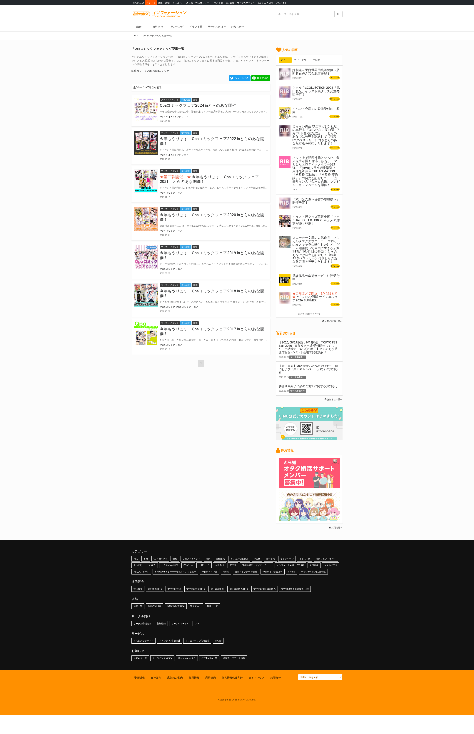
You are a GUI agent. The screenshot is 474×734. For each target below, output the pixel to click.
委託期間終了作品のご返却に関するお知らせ (308, 386)
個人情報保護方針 (232, 677)
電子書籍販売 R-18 (238, 589)
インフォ (151, 2)
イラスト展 (217, 2)
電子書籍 (230, 2)
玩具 (175, 558)
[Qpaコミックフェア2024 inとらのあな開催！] (146, 109)
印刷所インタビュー (273, 571)
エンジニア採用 (265, 2)
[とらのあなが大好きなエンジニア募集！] (309, 518)
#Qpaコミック (160, 70)
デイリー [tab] (285, 60)
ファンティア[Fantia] (169, 641)
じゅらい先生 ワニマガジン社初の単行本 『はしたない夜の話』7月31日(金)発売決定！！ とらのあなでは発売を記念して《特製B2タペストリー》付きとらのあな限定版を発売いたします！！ (315, 134)
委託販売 (139, 677)
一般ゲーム (204, 565)
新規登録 (161, 623)
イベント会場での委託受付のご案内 (316, 110)
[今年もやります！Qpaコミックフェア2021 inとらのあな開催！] (146, 181)
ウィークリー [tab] (301, 60)
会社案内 (156, 677)
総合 (138, 26)
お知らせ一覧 (140, 658)
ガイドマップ (256, 677)
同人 (135, 558)
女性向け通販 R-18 (195, 589)
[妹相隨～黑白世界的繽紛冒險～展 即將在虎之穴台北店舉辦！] (285, 74)
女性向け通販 (174, 589)
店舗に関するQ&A (176, 606)
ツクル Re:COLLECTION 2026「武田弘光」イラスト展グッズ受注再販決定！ (316, 91)
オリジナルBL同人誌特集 (313, 571)
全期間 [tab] (316, 60)
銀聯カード (212, 606)
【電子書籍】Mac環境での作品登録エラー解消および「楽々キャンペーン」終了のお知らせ (308, 369)
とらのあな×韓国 (169, 565)
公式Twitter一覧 (209, 658)
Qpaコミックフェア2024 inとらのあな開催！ (200, 105)
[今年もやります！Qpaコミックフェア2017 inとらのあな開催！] (146, 333)
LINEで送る (262, 78)
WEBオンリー (202, 2)
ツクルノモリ (330, 565)
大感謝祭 (314, 565)
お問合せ (275, 677)
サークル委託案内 (142, 623)
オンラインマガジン (162, 658)
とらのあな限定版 (239, 558)
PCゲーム (188, 565)
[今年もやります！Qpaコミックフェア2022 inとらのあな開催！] (146, 143)
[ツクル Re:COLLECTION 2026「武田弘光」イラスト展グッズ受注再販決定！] (285, 92)
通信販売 (220, 558)
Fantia (226, 571)
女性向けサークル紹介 (144, 565)
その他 (257, 558)
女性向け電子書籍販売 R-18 (295, 589)
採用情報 (194, 677)
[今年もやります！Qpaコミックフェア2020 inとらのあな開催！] (146, 219)
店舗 (167, 2)
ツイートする (241, 78)
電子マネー (195, 606)
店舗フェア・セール (326, 558)
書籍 (145, 558)
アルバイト (281, 2)
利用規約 (210, 677)
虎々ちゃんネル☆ (187, 658)
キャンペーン (287, 558)
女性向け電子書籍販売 (264, 589)
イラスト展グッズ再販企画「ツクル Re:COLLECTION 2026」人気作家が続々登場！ (316, 220)
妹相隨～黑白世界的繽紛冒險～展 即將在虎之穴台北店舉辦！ (316, 71)
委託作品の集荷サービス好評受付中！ (316, 277)
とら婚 (189, 2)
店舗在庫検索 (154, 606)
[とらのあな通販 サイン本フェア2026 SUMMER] (285, 298)
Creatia (291, 571)
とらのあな (138, 2)
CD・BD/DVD (160, 558)
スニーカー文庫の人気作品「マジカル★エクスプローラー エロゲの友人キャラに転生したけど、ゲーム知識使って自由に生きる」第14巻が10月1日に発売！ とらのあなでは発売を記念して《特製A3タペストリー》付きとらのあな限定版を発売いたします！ (316, 249)
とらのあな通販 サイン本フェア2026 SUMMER (315, 297)
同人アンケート (141, 571)
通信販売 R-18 (155, 589)
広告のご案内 (175, 677)
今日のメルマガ (209, 571)
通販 (160, 2)
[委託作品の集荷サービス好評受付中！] (285, 280)
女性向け (158, 26)
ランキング (177, 26)
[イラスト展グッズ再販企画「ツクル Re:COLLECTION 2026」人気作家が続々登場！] (285, 221)
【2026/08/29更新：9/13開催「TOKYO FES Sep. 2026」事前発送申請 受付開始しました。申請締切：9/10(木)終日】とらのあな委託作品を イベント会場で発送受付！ (308, 347)
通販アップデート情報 (246, 571)
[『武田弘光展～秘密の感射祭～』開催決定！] (285, 203)
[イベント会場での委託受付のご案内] (285, 113)
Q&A (197, 623)
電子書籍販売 (217, 589)
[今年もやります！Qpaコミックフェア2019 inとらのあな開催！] (146, 257)
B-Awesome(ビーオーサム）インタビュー (175, 571)
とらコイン (177, 2)
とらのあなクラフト (143, 641)
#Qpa (148, 70)
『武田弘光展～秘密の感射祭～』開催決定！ (316, 200)
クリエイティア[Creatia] (197, 641)
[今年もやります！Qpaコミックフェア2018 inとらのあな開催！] (146, 295)
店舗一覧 (137, 606)
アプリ (233, 565)
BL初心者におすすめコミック (256, 565)
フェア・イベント (191, 558)
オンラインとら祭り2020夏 (290, 565)
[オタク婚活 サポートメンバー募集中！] (309, 486)
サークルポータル (246, 2)
